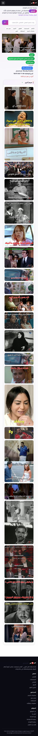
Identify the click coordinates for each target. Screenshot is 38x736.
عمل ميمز (8, 28)
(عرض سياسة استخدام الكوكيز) (28, 15)
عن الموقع (33, 711)
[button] (30, 62)
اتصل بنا (34, 714)
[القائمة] (3, 3)
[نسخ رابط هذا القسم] (22, 82)
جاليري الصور (32, 687)
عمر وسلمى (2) (27, 68)
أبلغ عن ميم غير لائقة (27, 76)
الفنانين (34, 682)
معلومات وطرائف (31, 703)
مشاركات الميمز (30, 31)
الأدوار (14, 28)
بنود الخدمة (33, 716)
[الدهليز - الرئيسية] (34, 3)
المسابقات (22, 31)
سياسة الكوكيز (32, 722)
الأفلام (32, 28)
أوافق (33, 11)
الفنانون (20, 28)
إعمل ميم (33, 698)
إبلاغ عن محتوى (32, 724)
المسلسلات (26, 28)
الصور (16, 31)
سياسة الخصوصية (31, 719)
